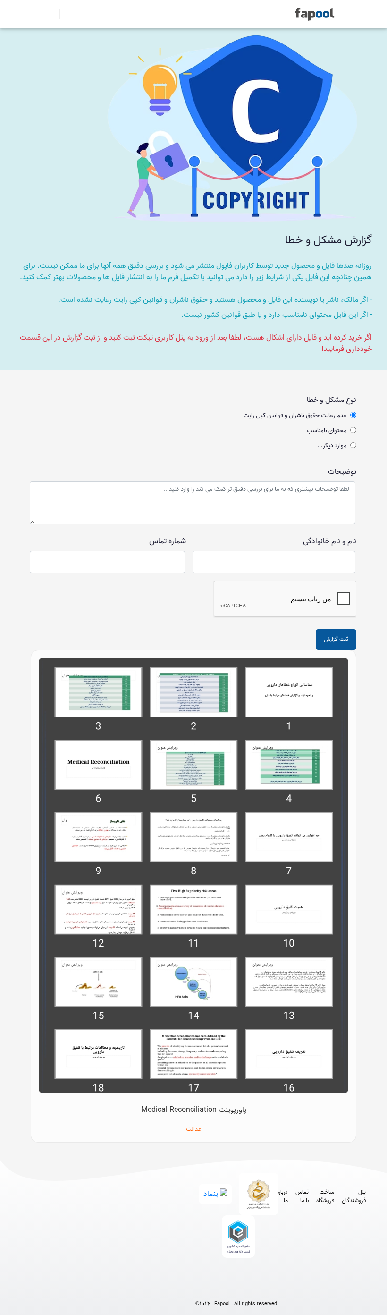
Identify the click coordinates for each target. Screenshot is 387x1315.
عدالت (194, 1129)
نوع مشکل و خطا (331, 400)
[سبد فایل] (34, 14)
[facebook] (201, 1288)
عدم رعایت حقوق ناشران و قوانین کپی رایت (295, 415)
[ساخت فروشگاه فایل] (64, 14)
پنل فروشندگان (354, 1196)
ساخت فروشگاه (325, 1196)
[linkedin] (271, 1288)
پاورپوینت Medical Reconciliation (193, 1110)
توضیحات (342, 472)
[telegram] (219, 1288)
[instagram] (236, 1288)
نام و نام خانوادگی (329, 541)
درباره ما (282, 1196)
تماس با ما (302, 1196)
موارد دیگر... (332, 446)
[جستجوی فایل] (82, 14)
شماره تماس (167, 541)
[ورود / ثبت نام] (47, 14)
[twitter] (254, 1288)
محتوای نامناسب (327, 430)
